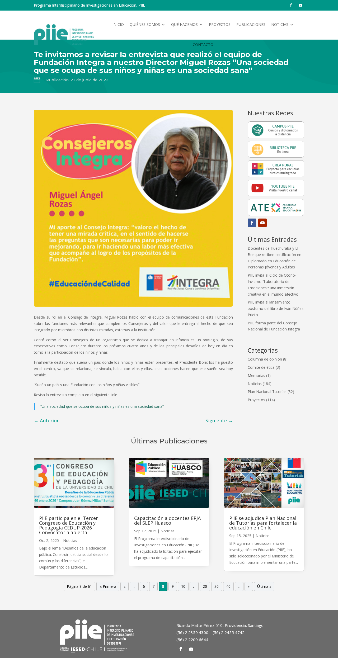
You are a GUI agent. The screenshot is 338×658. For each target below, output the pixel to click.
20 (205, 586)
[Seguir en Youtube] (300, 5)
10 (183, 586)
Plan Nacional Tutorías (267, 391)
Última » (264, 586)
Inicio (118, 24)
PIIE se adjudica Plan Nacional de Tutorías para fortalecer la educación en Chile (263, 523)
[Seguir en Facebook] (291, 5)
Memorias (256, 375)
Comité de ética (261, 367)
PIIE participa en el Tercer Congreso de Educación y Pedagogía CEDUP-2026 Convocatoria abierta (68, 525)
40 (228, 586)
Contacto (203, 44)
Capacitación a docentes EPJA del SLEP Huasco (167, 520)
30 (216, 586)
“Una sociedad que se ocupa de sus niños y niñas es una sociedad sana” (102, 406)
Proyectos (220, 24)
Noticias (279, 24)
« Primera (108, 586)
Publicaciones (250, 24)
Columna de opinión (265, 359)
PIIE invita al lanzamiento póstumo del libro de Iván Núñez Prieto (275, 308)
